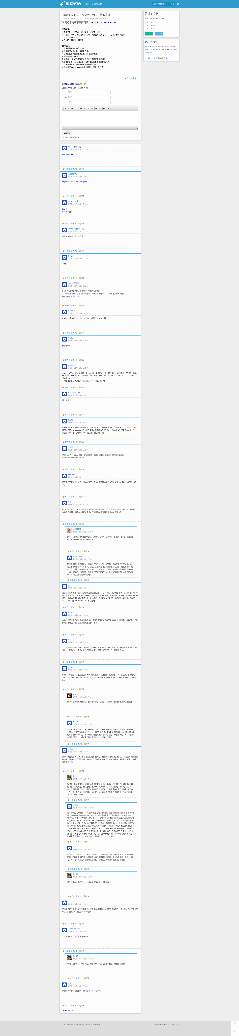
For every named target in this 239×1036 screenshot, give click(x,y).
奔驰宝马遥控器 (74, 393)
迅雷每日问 (97, 4)
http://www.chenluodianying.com (75, 182)
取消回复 (83, 84)
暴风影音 (71, 311)
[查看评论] (235, 1024)
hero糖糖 (148, 46)
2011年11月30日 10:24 (70, 18)
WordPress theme (161, 1025)
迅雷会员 (134, 78)
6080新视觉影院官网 (76, 229)
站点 (70, 102)
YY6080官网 (72, 174)
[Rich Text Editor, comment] (100, 118)
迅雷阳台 (70, 3)
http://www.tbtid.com (70, 154)
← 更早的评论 (65, 1011)
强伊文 (97, 18)
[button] (65, 108)
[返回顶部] (235, 1032)
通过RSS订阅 (178, 4)
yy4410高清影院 (74, 283)
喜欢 (151, 23)
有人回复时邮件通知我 (69, 137)
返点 (69, 983)
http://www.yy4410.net (71, 296)
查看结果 (159, 34)
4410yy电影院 (73, 201)
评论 (103, 18)
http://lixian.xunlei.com (103, 22)
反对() (75, 169)
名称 (70, 92)
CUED (177, 1025)
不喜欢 (152, 29)
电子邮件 (68, 97)
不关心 (152, 26)
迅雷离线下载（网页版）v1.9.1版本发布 (86, 14)
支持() (67, 169)
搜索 (172, 4)
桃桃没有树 (68, 84)
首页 (87, 4)
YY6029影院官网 (74, 147)
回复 (82, 169)
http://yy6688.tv (68, 209)
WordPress (96, 1025)
